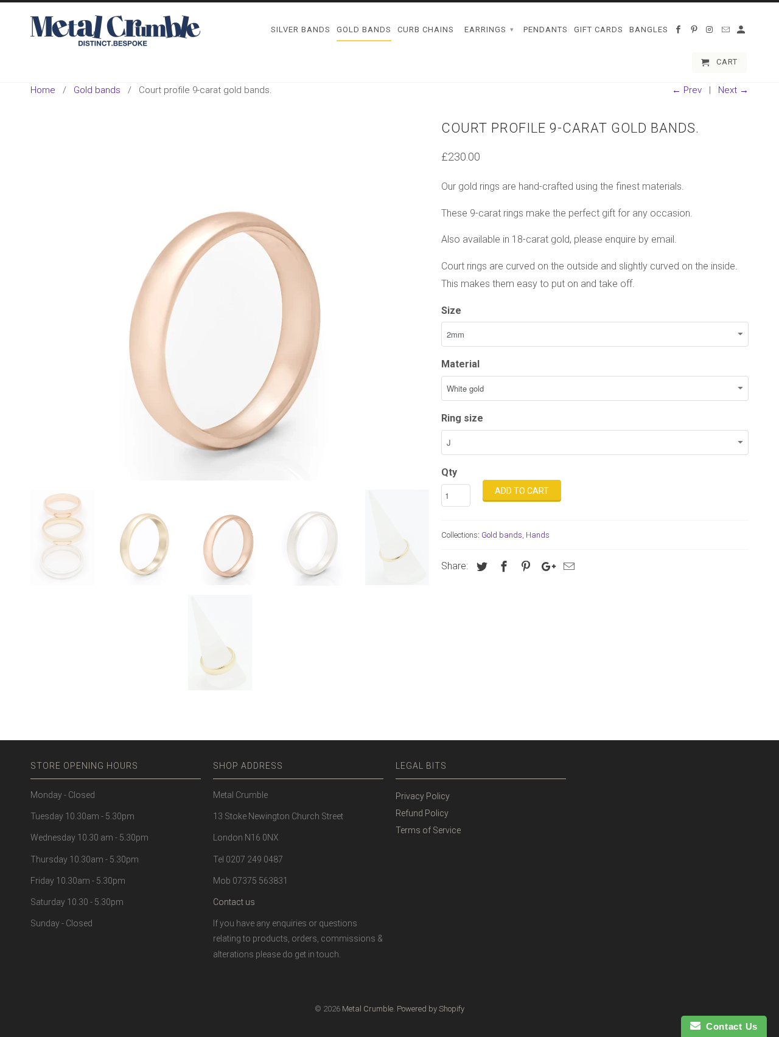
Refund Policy (422, 813)
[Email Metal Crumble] (727, 32)
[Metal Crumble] (115, 31)
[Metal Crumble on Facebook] (679, 32)
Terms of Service (428, 830)
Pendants (545, 29)
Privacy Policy (423, 796)
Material (460, 364)
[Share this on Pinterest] (524, 566)
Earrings (489, 29)
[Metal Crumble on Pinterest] (695, 32)
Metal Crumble (367, 1008)
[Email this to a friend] (567, 566)
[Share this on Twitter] (480, 566)
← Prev (687, 90)
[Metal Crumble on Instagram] (711, 32)
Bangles (648, 29)
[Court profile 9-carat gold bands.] (229, 298)
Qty (449, 472)
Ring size (462, 418)
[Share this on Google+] (545, 566)
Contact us (234, 902)
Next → (733, 90)
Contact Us (729, 1026)
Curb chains (425, 29)
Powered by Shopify (430, 1008)
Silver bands (300, 29)
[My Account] (742, 32)
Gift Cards (598, 29)
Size (451, 310)
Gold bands (501, 534)
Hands (538, 534)
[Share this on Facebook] (502, 566)
